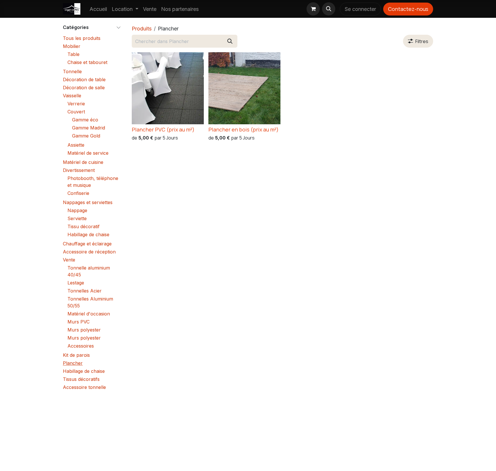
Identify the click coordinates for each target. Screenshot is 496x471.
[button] (328, 8)
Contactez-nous (408, 8)
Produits (142, 29)
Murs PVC (78, 322)
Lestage (75, 283)
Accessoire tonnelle (84, 387)
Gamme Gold (86, 136)
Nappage (77, 210)
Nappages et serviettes (88, 202)
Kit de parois (76, 355)
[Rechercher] (229, 41)
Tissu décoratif (83, 226)
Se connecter (360, 9)
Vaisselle (72, 95)
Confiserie (78, 193)
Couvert (76, 112)
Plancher (73, 363)
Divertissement (79, 170)
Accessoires (80, 346)
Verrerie (76, 103)
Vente (69, 260)
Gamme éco (85, 120)
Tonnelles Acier (84, 291)
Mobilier (71, 46)
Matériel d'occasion (88, 314)
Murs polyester (84, 330)
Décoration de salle (84, 87)
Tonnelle (72, 71)
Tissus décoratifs (81, 379)
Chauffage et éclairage (87, 244)
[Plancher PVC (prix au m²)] (168, 88)
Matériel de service (87, 153)
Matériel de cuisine (83, 162)
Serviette (77, 218)
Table (73, 54)
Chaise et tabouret (87, 62)
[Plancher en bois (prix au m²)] (244, 88)
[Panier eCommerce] (313, 8)
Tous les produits (81, 38)
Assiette (75, 145)
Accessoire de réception (89, 252)
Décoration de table (84, 79)
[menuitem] (98, 9)
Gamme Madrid (88, 128)
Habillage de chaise (88, 234)
